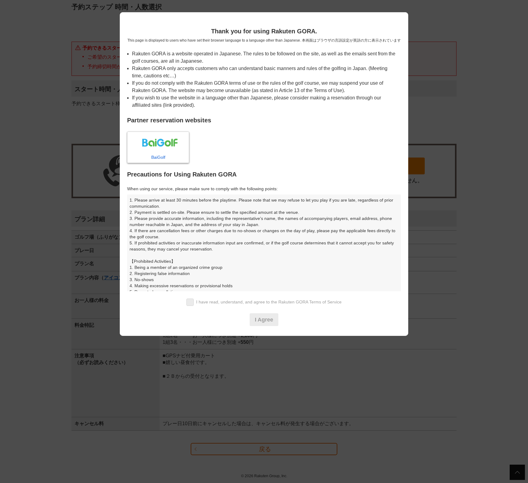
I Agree (264, 320)
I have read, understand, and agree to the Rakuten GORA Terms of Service (269, 301)
